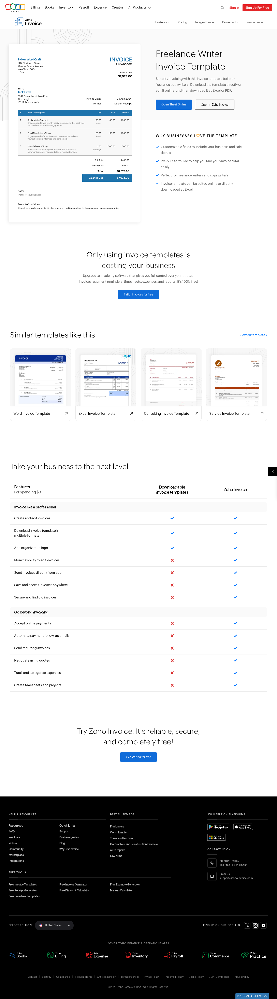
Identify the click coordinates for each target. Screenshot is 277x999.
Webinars (14, 837)
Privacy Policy (151, 976)
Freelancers (117, 826)
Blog (62, 843)
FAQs (12, 831)
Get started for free (138, 757)
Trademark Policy (174, 976)
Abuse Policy (242, 976)
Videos (13, 843)
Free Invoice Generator (73, 884)
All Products (137, 7)
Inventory (66, 7)
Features (161, 22)
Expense (100, 7)
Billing (35, 7)
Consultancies (119, 832)
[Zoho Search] (222, 7)
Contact (32, 976)
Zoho (15, 7)
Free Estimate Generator (125, 884)
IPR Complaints (83, 976)
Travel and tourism (121, 838)
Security (46, 976)
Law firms (116, 855)
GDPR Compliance (219, 976)
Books (49, 7)
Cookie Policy (196, 976)
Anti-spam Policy (106, 976)
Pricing (182, 22)
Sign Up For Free (257, 7)
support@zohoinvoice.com (236, 878)
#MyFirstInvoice (69, 849)
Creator (117, 7)
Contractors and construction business (134, 844)
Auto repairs (117, 850)
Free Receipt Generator (23, 890)
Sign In (234, 7)
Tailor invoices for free (138, 294)
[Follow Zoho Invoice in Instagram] (255, 925)
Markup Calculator (121, 890)
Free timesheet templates (24, 896)
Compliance (63, 976)
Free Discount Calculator (74, 890)
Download (229, 22)
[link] (117, 7)
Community (16, 849)
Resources (253, 22)
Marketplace (16, 854)
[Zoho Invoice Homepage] (28, 21)
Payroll (84, 7)
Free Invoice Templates (23, 884)
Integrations (203, 22)
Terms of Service (130, 976)
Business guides (69, 837)
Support (64, 831)
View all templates (253, 335)
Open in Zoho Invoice (215, 104)
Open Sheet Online (173, 104)
